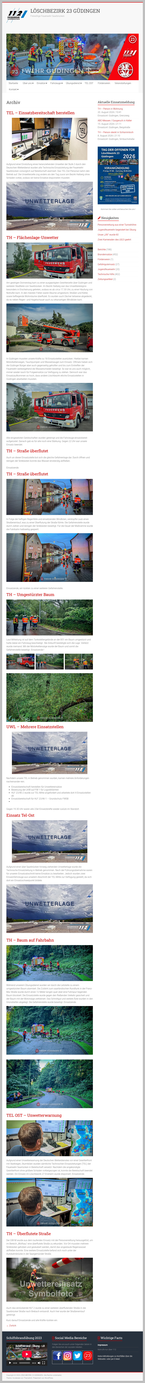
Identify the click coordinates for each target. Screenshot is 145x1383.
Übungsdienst (73, 83)
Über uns (27, 83)
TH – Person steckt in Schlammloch (115, 132)
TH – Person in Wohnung (110, 108)
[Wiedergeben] (10, 1363)
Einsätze (41, 83)
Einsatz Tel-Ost (20, 815)
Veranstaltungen (123, 83)
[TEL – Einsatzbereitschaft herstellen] (49, 119)
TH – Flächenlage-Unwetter (32, 237)
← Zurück (11, 1325)
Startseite (13, 83)
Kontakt (13, 89)
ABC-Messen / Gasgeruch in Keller (115, 120)
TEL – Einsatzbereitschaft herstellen (40, 112)
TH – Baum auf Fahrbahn (30, 940)
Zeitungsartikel (105, 279)
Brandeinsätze (105, 254)
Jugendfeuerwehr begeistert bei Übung (117, 229)
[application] (26, 1354)
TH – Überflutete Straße (28, 1233)
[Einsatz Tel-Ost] (49, 821)
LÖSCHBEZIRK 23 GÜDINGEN (65, 10)
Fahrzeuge (55, 83)
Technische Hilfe (106, 274)
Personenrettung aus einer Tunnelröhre (117, 224)
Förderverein (104, 83)
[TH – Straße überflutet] (49, 480)
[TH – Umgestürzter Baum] (49, 601)
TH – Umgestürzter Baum (30, 594)
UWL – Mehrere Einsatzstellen (35, 726)
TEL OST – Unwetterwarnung (34, 1115)
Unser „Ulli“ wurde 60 (108, 234)
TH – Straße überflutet (27, 450)
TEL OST (89, 83)
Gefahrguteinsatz (106, 264)
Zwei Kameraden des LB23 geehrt (114, 239)
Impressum (103, 1345)
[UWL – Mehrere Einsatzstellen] (49, 733)
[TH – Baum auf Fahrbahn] (49, 946)
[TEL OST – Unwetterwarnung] (49, 1121)
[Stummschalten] (39, 1363)
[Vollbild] (43, 1363)
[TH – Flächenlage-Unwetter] (49, 243)
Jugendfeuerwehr (106, 269)
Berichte (102, 249)
